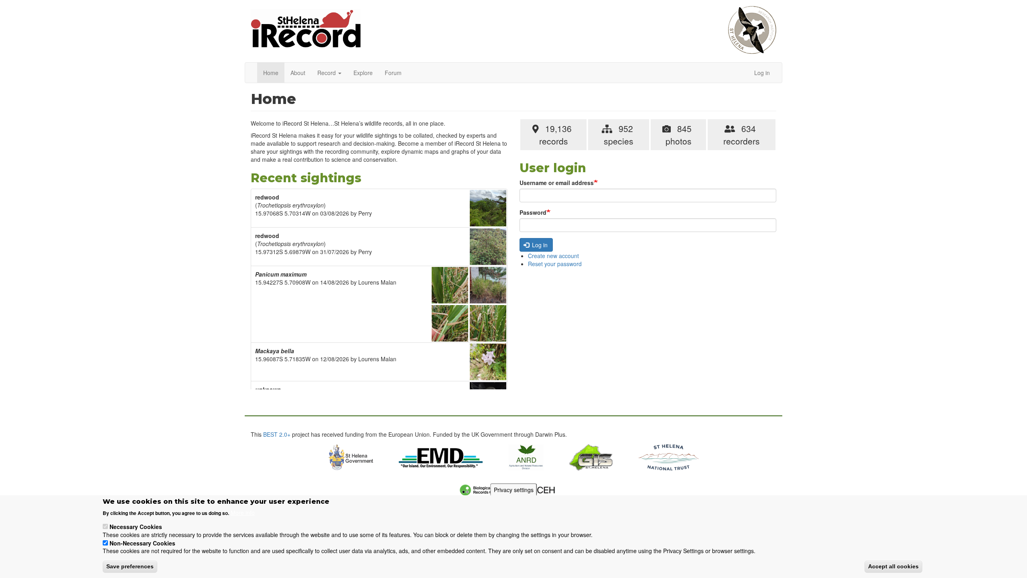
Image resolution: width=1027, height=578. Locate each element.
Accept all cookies (893, 566)
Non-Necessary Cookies (142, 543)
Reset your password (555, 264)
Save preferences (130, 566)
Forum (393, 73)
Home (270, 73)
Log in (762, 73)
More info (243, 512)
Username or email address (557, 183)
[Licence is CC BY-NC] (488, 208)
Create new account (553, 256)
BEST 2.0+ (276, 434)
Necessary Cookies (136, 526)
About (297, 73)
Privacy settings (514, 490)
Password (533, 212)
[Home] (306, 32)
